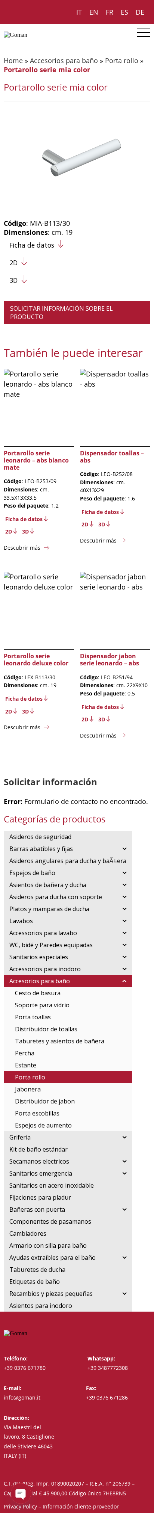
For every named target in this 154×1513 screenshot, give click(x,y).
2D (13, 262)
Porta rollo (121, 60)
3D (13, 280)
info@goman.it (22, 1397)
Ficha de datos (31, 244)
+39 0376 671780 (25, 1367)
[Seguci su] (133, 1333)
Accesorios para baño (64, 60)
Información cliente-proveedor (81, 1506)
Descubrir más (22, 547)
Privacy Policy (20, 1506)
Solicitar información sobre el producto (61, 312)
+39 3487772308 (107, 1367)
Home (13, 60)
